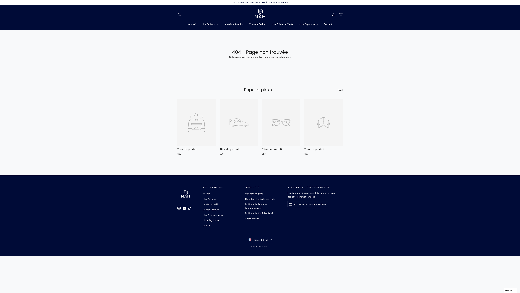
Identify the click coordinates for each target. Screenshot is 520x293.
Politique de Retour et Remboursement (256, 206)
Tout (340, 90)
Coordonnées (252, 218)
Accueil (192, 24)
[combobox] (510, 290)
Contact (328, 24)
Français (508, 290)
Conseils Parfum (257, 24)
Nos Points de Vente (282, 24)
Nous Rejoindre (307, 24)
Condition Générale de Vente (260, 199)
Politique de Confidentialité (259, 213)
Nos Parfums (209, 24)
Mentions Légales (254, 193)
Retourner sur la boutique (277, 57)
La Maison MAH (233, 24)
